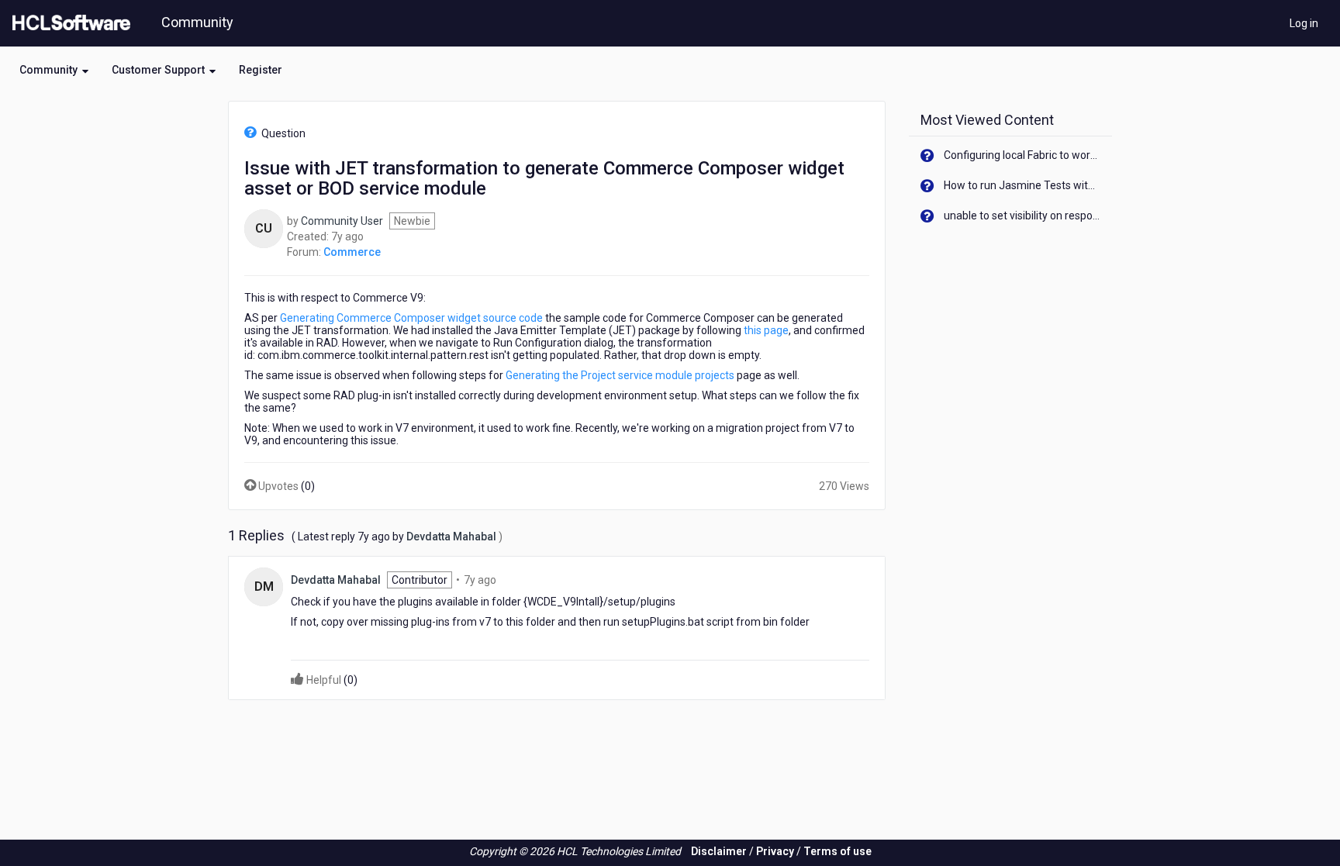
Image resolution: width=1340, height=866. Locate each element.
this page (766, 330)
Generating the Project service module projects (620, 375)
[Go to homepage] (68, 23)
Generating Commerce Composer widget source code (411, 318)
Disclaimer (719, 851)
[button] (54, 70)
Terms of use (837, 851)
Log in (1304, 23)
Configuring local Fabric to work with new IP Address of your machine (1022, 155)
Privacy (775, 851)
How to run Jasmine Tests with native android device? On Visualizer (1022, 185)
